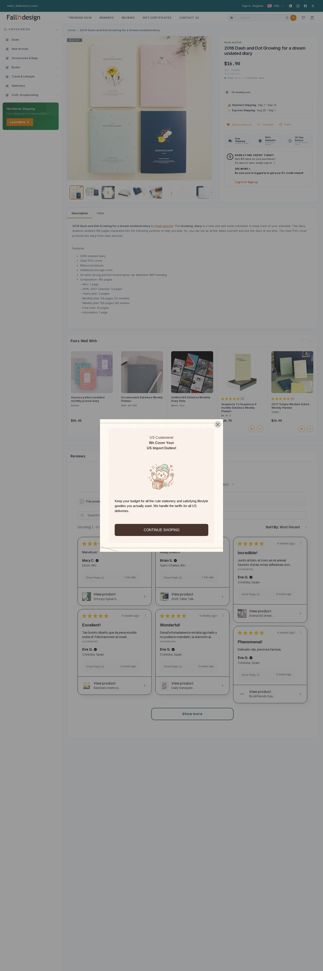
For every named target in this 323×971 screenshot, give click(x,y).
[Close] (217, 424)
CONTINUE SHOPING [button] (162, 530)
